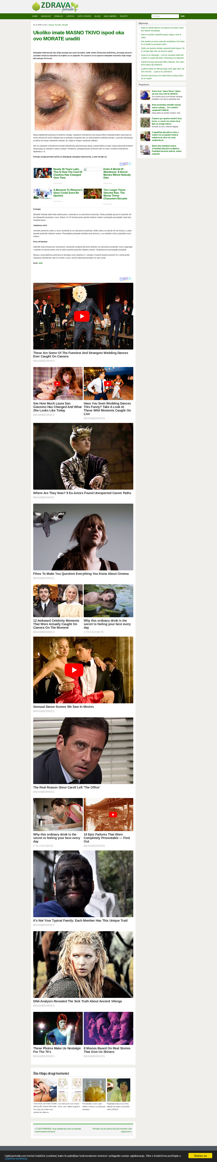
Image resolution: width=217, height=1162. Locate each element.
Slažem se (200, 1156)
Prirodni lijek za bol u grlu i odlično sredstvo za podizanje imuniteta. (93, 1106)
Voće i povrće (84, 16)
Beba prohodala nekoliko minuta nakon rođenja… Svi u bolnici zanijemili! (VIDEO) (166, 107)
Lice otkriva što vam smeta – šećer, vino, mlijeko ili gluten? (69, 1105)
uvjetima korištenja (16, 1158)
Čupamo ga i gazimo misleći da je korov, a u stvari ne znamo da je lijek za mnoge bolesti (167, 121)
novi (41, 263)
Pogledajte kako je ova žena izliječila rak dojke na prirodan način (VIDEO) (118, 1106)
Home (34, 16)
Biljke (97, 16)
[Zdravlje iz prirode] (55, 12)
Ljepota (70, 16)
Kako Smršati (110, 16)
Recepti (124, 16)
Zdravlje (58, 16)
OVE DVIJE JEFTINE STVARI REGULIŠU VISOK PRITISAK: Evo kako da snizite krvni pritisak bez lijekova (45, 1108)
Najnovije (46, 16)
